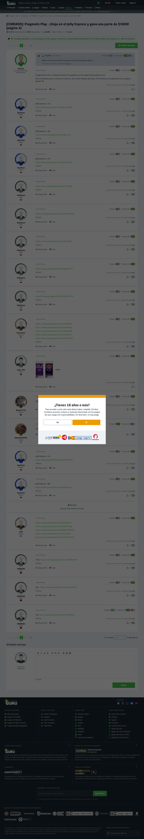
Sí (86, 422)
